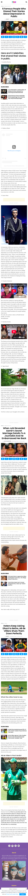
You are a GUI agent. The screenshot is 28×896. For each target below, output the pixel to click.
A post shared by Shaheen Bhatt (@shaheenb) (14, 165)
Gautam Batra (7, 441)
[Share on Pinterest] (17, 37)
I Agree (22, 894)
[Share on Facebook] (2, 37)
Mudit (7, 19)
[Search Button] (26, 2)
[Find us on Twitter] (12, 846)
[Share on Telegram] (14, 37)
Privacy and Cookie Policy (12, 894)
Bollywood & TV (8, 6)
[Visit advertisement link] (14, 871)
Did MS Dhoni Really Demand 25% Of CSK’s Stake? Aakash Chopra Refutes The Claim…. (17, 731)
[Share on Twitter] (6, 37)
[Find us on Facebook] (9, 846)
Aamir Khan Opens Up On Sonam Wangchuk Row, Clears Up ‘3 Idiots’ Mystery (17, 584)
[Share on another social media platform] (25, 37)
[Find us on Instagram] (15, 846)
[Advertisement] (14, 199)
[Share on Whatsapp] (10, 37)
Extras (6, 623)
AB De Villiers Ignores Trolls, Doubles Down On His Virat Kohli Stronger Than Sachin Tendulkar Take (17, 737)
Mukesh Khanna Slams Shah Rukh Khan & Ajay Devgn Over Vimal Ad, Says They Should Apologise (16, 97)
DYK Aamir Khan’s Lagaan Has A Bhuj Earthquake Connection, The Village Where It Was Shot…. (17, 578)
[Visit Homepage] (14, 2)
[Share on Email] (21, 37)
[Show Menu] (1, 2)
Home (2, 6)
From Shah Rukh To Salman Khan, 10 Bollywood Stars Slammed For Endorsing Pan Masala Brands (17, 91)
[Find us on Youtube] (19, 846)
